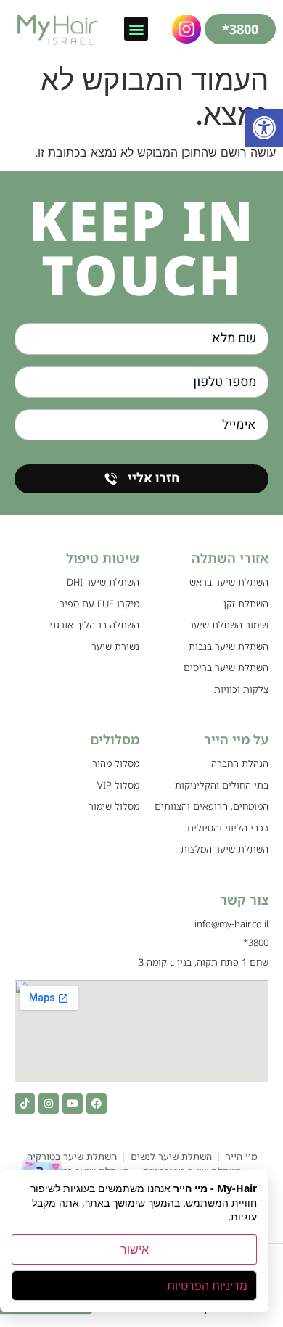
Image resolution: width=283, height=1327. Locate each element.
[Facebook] (96, 1103)
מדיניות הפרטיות (207, 1286)
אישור (134, 1249)
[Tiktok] (25, 1103)
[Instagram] (48, 1103)
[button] (264, 128)
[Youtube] (72, 1103)
